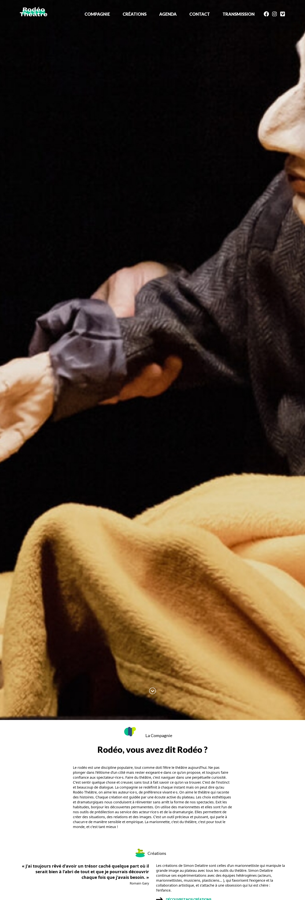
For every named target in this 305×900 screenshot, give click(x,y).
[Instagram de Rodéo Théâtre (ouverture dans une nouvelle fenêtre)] (273, 14)
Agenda (168, 14)
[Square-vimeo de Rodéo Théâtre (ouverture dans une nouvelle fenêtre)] (281, 14)
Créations (134, 14)
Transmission (239, 14)
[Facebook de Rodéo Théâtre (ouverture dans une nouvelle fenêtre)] (265, 14)
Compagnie (97, 14)
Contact (199, 14)
